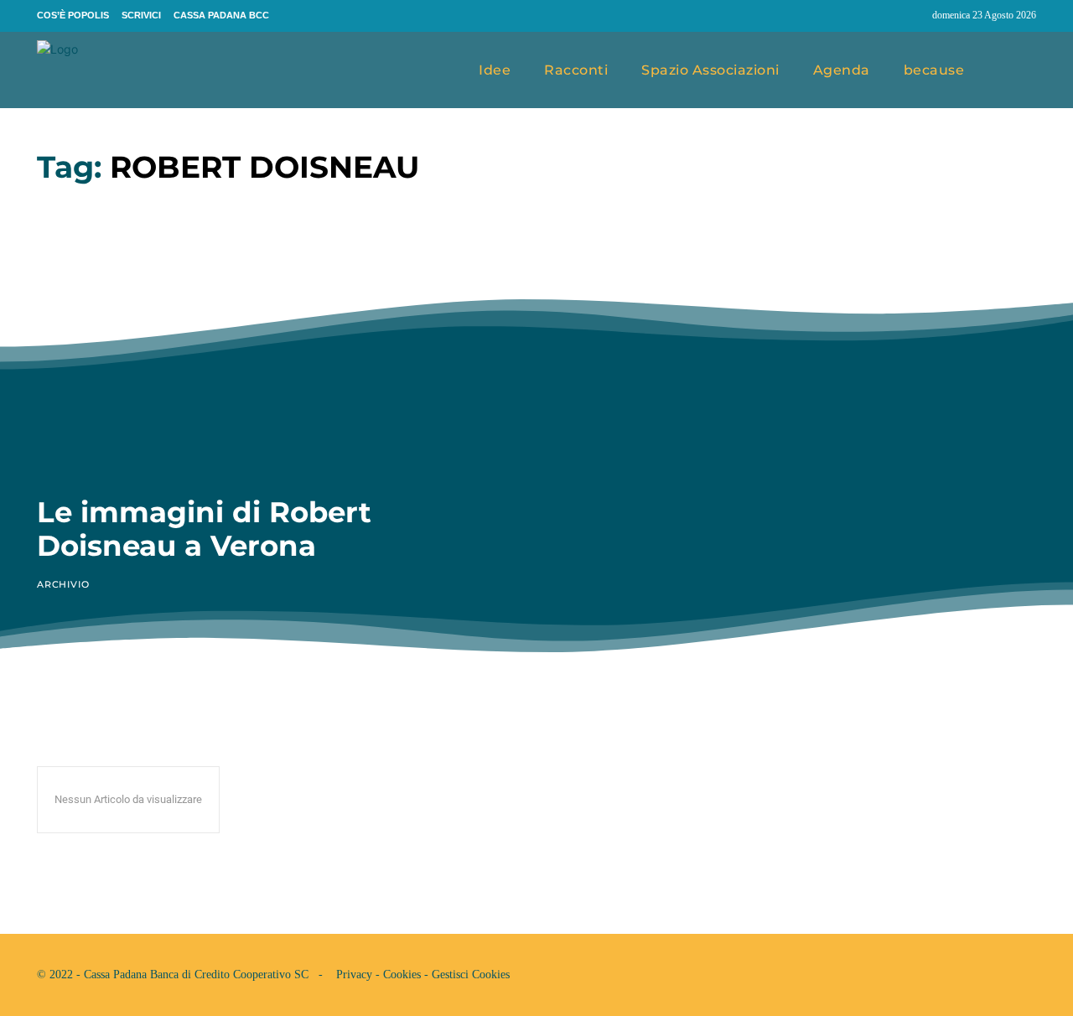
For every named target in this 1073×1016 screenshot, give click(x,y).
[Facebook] (880, 16)
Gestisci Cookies (471, 974)
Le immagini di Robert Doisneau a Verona (204, 528)
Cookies (402, 974)
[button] (1017, 70)
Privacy (354, 974)
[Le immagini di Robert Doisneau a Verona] (274, 340)
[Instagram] (912, 16)
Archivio (63, 584)
